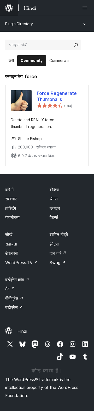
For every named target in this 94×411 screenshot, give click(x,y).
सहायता (11, 244)
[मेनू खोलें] (85, 8)
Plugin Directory (19, 24)
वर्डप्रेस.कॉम (17, 279)
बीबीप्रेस (14, 298)
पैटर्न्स (54, 217)
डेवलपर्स (11, 253)
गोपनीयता (12, 217)
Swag (58, 262)
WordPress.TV (21, 262)
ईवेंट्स (54, 244)
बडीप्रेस (14, 307)
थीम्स (54, 198)
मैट (10, 288)
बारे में (9, 189)
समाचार (11, 198)
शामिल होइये (59, 234)
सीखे (8, 234)
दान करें (58, 253)
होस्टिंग (10, 208)
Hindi (22, 331)
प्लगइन (55, 208)
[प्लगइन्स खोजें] (76, 45)
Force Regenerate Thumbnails (57, 96)
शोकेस (54, 189)
